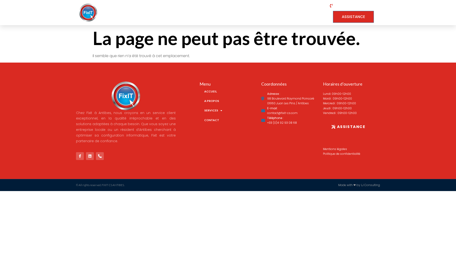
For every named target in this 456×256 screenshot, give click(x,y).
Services (280, 12)
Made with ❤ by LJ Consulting (359, 185)
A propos (250, 12)
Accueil (220, 12)
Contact (314, 12)
